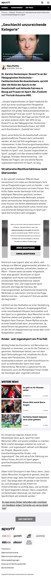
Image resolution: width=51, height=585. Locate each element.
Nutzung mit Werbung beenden (13, 564)
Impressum (6, 549)
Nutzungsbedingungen (10, 560)
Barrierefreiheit (7, 568)
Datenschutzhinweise (9, 552)
